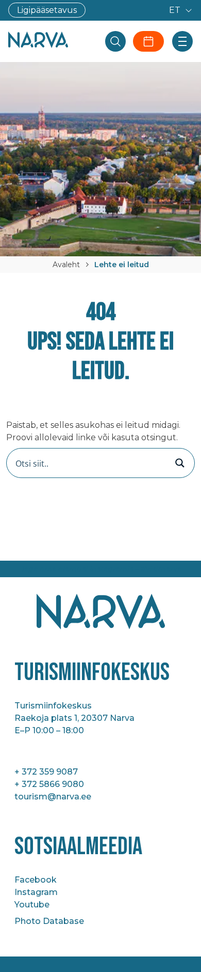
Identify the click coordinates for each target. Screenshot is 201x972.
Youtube (31, 904)
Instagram (36, 892)
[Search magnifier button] (180, 463)
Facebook (35, 880)
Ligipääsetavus (47, 10)
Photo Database (49, 921)
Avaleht (66, 264)
